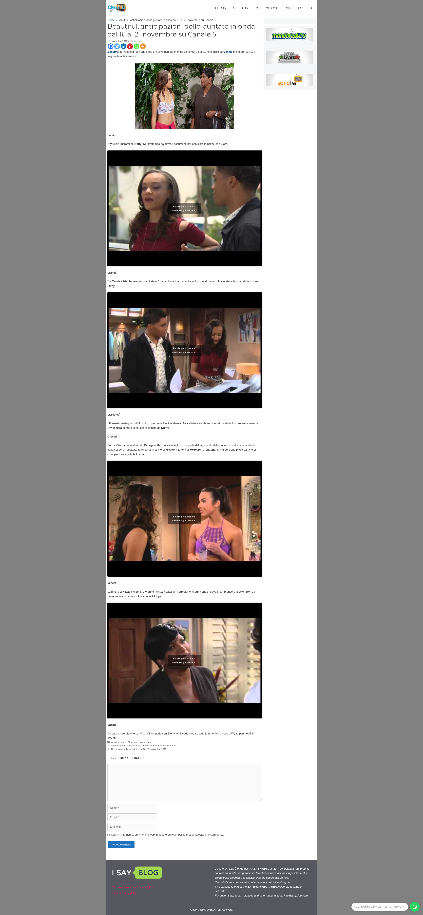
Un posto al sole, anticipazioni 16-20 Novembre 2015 (139, 749)
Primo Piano (145, 742)
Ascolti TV (240, 8)
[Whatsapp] (136, 46)
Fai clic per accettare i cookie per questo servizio (184, 208)
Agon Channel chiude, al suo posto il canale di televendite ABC (144, 745)
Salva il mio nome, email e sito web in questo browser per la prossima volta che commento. (167, 834)
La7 (300, 8)
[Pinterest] (130, 46)
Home (111, 20)
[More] (143, 46)
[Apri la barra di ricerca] (311, 8)
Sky (289, 8)
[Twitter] (117, 46)
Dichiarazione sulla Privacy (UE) (132, 887)
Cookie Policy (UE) (124, 893)
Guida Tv (220, 8)
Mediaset (273, 8)
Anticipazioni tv (119, 742)
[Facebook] (111, 46)
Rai (257, 8)
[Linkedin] (123, 46)
